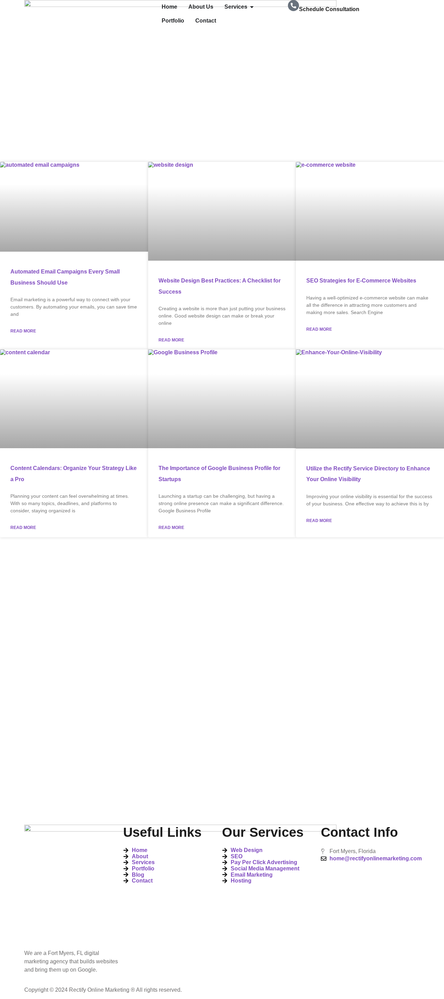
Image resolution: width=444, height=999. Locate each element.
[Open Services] (252, 7)
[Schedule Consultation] (293, 5)
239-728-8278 (316, 24)
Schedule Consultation (329, 9)
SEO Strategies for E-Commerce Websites (361, 281)
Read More (23, 331)
